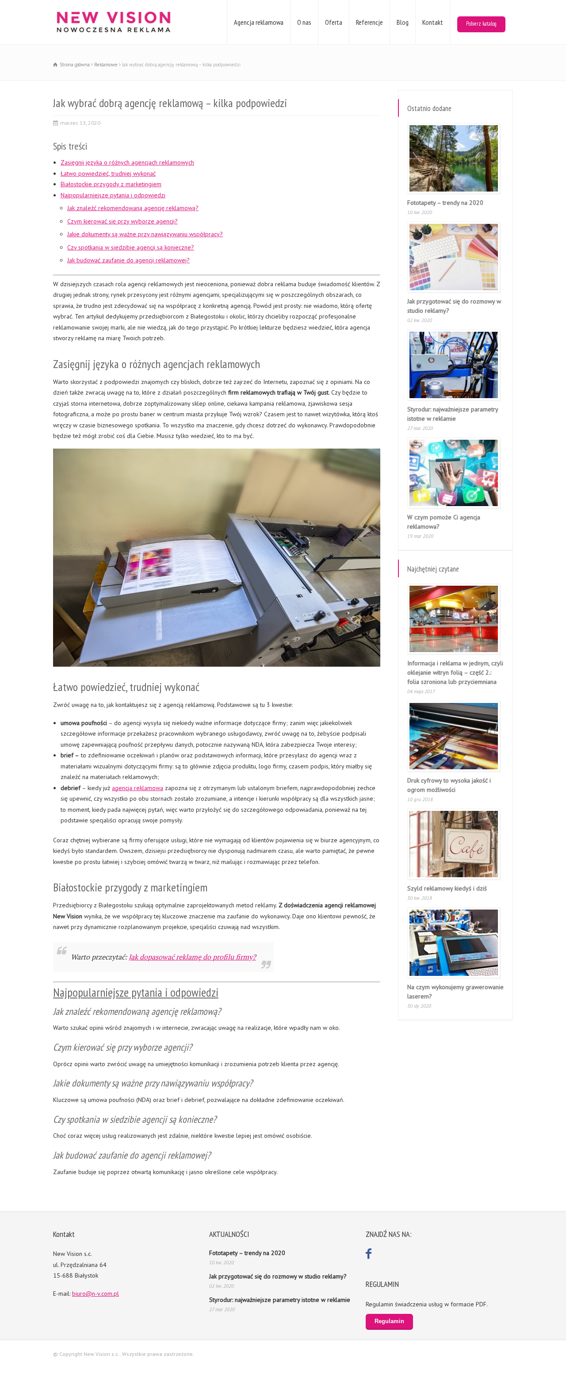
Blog (403, 22)
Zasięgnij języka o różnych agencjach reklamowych (127, 162)
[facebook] (370, 1253)
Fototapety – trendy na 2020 (445, 203)
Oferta (333, 22)
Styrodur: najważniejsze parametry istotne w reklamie (279, 1300)
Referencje (369, 22)
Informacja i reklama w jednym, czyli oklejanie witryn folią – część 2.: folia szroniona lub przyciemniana (455, 672)
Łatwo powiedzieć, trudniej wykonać (108, 173)
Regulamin (389, 1321)
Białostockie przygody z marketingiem (111, 184)
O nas (304, 22)
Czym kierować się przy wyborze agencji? (122, 221)
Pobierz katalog (481, 23)
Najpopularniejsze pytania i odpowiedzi (113, 195)
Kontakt (432, 22)
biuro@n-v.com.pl (95, 1294)
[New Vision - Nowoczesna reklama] (113, 22)
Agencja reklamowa (258, 22)
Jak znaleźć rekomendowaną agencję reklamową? (133, 208)
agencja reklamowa (137, 788)
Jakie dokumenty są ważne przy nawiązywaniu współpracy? (145, 234)
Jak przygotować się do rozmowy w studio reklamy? (278, 1276)
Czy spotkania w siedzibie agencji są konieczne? (130, 247)
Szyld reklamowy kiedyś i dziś (447, 888)
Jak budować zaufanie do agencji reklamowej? (128, 260)
